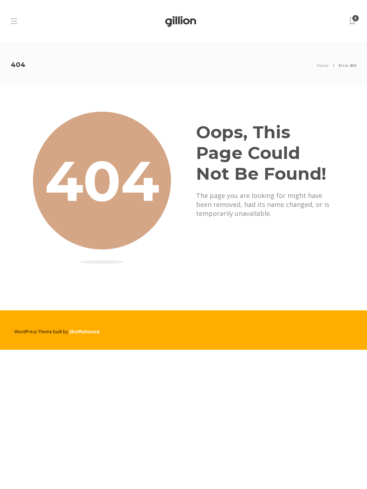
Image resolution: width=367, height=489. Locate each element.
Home (323, 65)
